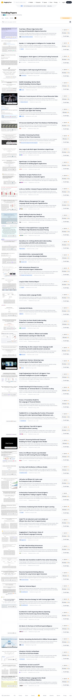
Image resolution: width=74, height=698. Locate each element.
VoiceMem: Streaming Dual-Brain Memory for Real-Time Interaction (29, 136)
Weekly (6, 18)
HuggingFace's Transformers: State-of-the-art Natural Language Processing (31, 533)
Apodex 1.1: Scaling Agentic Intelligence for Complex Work (37, 43)
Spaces (45, 2)
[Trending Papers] (15, 18)
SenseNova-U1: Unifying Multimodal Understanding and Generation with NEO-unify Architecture (35, 242)
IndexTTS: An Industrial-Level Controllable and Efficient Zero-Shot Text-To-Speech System (33, 520)
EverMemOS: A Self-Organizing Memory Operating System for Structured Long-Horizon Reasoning (34, 613)
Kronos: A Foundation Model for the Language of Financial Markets (30, 401)
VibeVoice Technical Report (27, 586)
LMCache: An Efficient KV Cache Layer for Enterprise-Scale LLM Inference (30, 480)
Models (31, 2)
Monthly (11, 18)
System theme (6, 695)
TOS (14, 695)
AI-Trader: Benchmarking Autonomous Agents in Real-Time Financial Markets (31, 546)
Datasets (38, 2)
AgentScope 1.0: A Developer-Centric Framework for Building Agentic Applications (33, 162)
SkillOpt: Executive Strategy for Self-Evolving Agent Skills (37, 599)
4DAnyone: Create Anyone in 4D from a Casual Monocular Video (38, 96)
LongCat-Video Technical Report (29, 282)
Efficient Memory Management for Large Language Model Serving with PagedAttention (33, 202)
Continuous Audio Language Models (30, 295)
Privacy (20, 695)
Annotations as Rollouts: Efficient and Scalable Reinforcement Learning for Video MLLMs (33, 335)
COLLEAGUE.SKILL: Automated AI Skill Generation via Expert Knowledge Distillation (33, 255)
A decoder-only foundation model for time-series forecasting (38, 560)
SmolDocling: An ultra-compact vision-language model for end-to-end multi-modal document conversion (36, 348)
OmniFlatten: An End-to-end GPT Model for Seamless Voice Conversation (31, 666)
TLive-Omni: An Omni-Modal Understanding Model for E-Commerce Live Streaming (32, 321)
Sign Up (69, 2)
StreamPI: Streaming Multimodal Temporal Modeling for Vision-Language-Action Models (33, 440)
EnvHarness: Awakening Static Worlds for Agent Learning (36, 507)
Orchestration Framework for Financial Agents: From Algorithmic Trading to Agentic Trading (33, 493)
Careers (33, 695)
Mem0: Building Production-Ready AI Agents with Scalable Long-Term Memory (32, 215)
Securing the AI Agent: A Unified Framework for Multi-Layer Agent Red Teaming (32, 109)
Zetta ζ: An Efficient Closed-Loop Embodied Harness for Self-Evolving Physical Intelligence (33, 454)
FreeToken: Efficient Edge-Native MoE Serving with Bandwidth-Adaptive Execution (32, 30)
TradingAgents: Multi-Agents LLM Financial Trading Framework (38, 56)
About (26, 695)
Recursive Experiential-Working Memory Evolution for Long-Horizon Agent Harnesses (33, 573)
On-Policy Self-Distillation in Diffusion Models (33, 467)
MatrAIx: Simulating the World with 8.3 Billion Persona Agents (38, 639)
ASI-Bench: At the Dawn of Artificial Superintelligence (35, 626)
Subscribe (49, 6)
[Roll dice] (70, 22)
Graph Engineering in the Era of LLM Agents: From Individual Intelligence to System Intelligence (34, 374)
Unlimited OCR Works (25, 308)
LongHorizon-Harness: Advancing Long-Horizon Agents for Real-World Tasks (31, 361)
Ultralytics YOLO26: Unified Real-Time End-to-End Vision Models (29, 652)
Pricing (55, 2)
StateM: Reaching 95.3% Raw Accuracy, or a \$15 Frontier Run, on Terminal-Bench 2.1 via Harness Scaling (36, 388)
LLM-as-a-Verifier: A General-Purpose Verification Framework (38, 189)
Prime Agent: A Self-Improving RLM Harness (32, 70)
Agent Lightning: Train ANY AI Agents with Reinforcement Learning (30, 427)
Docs (51, 2)
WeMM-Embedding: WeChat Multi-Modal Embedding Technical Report (30, 83)
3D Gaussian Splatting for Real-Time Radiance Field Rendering (38, 123)
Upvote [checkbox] (66, 29)
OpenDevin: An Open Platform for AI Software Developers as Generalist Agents (32, 176)
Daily (3, 18)
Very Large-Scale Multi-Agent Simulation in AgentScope (36, 149)
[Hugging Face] (39, 695)
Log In (63, 2)
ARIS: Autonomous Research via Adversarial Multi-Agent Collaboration (30, 268)
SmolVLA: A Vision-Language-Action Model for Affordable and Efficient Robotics (32, 679)
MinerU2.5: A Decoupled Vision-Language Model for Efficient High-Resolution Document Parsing (34, 229)
